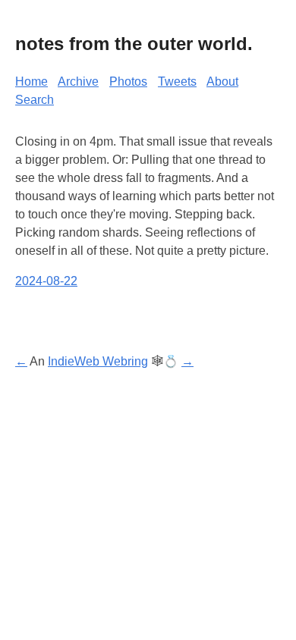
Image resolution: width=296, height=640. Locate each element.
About (222, 81)
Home (31, 81)
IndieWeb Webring (98, 361)
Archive (78, 81)
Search (34, 99)
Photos (128, 81)
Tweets (177, 81)
